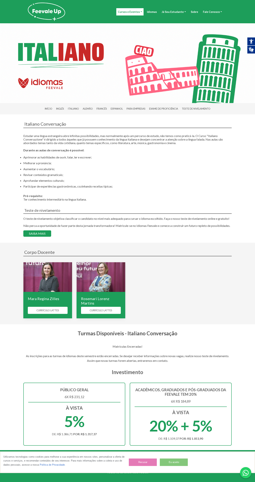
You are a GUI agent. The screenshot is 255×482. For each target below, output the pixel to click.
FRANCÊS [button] (102, 108)
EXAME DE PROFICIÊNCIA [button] (163, 108)
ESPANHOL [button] (117, 108)
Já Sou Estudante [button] (173, 11)
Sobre (194, 11)
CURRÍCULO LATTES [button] (47, 310)
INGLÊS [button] (60, 108)
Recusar (142, 462)
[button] (245, 472)
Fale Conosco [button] (211, 11)
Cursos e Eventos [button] (129, 11)
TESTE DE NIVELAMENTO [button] (196, 108)
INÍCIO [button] (48, 108)
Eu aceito (174, 462)
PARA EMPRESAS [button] (136, 108)
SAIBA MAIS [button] (37, 233)
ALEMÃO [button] (88, 108)
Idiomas (152, 11)
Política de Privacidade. (53, 464)
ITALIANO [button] (73, 108)
